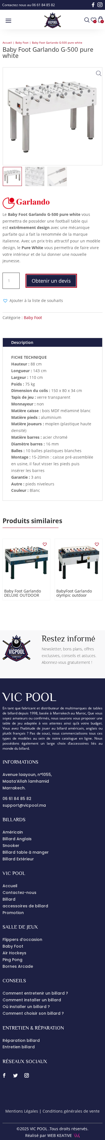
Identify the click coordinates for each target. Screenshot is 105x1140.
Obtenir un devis (51, 280)
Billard (9, 899)
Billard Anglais (17, 839)
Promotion (13, 912)
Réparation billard (21, 1040)
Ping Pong (12, 959)
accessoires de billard (25, 906)
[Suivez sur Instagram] (26, 1075)
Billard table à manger (26, 852)
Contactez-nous (19, 892)
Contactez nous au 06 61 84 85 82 (28, 5)
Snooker (11, 845)
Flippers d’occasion (22, 939)
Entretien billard (19, 1047)
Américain (13, 832)
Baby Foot (22, 42)
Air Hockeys (14, 953)
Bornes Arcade (18, 966)
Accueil (7, 42)
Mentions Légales (21, 1111)
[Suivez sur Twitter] (15, 1075)
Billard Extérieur (18, 859)
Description (22, 342)
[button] (97, 72)
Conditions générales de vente (71, 1111)
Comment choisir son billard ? (33, 1013)
